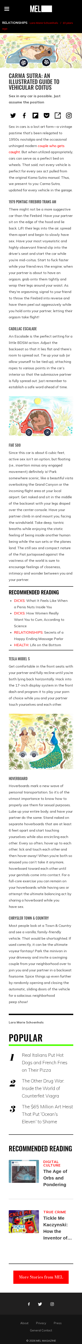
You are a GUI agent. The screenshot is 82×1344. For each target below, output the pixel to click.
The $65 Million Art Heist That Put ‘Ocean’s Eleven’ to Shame (47, 1114)
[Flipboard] (35, 115)
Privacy (41, 1323)
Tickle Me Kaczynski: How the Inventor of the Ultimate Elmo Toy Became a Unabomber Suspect (56, 1228)
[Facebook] (24, 115)
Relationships (14, 23)
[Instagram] (69, 115)
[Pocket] (46, 115)
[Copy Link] (57, 115)
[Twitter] (13, 115)
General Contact (41, 1330)
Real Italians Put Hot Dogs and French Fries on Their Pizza (44, 1062)
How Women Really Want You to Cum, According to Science (39, 619)
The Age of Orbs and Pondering (55, 1178)
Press (58, 1323)
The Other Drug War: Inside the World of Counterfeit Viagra (43, 1088)
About (24, 1323)
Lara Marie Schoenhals (44, 22)
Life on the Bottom (37, 645)
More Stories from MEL (41, 1277)
